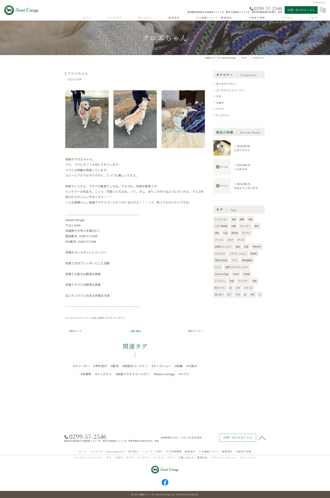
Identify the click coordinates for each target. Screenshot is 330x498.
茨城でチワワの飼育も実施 (83, 284)
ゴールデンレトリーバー (77, 317)
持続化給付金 (221, 260)
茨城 (231, 280)
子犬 (94, 317)
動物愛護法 (247, 260)
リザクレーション (237, 253)
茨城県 (246, 273)
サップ (241, 239)
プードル (219, 239)
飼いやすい (220, 287)
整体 (238, 246)
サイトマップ (247, 457)
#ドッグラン (103, 374)
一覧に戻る (135, 331)
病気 (257, 225)
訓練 (234, 225)
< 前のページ (75, 331)
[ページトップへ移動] (262, 437)
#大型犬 (191, 366)
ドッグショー (221, 219)
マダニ (235, 260)
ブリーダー (243, 280)
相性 (217, 232)
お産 (225, 232)
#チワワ (184, 374)
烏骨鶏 (253, 253)
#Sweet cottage (164, 374)
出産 (246, 246)
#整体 (115, 366)
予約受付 (256, 246)
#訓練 (179, 366)
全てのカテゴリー (226, 83)
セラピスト (220, 253)
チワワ (108, 317)
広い (229, 294)
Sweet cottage (222, 273)
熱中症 (235, 232)
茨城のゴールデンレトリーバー (86, 252)
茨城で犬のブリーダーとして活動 (87, 263)
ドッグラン (119, 317)
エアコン (246, 232)
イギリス (248, 287)
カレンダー (245, 225)
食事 (242, 219)
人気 (238, 287)
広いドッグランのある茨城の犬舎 (87, 295)
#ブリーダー (81, 366)
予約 (252, 294)
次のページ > (195, 331)
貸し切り (219, 294)
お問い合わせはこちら (301, 10)
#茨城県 (86, 374)
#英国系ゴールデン (135, 366)
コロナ (230, 239)
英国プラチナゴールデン (236, 267)
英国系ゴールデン (223, 246)
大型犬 (100, 317)
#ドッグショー (161, 366)
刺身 (250, 219)
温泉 (234, 219)
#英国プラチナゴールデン (133, 374)
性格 (254, 280)
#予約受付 (100, 366)
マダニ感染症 (221, 225)
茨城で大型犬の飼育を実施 (83, 274)
